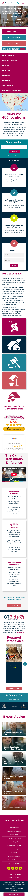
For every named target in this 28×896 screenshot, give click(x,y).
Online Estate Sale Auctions (11, 90)
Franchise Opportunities (10, 889)
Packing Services (14, 834)
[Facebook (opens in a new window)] (8, 868)
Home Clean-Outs (8, 308)
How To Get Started (13, 37)
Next (14, 265)
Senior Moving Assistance (14, 831)
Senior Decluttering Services (14, 845)
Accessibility (20, 888)
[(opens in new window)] (4, 706)
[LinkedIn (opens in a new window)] (16, 868)
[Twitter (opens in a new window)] (12, 868)
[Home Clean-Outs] (14, 380)
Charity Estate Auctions (14, 859)
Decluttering (6, 70)
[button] (3, 664)
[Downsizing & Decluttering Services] (14, 344)
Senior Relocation (8, 55)
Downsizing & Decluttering (11, 287)
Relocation (5, 278)
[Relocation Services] (14, 326)
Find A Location (13, 31)
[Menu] (22, 3)
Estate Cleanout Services (14, 863)
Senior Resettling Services (14, 838)
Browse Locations (13, 155)
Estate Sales (14, 852)
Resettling (5, 65)
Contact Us (14, 605)
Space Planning (7, 85)
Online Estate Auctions (14, 856)
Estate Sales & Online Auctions (12, 296)
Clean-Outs (6, 80)
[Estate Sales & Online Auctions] (14, 362)
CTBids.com (20, 632)
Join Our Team (13, 43)
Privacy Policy (14, 890)
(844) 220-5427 (14, 878)
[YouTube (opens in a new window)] (20, 868)
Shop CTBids (15, 689)
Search (14, 152)
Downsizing (6, 75)
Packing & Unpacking (9, 60)
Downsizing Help (14, 842)
